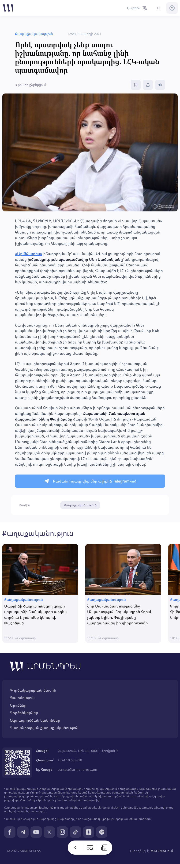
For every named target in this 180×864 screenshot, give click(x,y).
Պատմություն (22, 697)
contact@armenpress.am (77, 769)
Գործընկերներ (24, 712)
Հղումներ (18, 705)
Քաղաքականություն (80, 505)
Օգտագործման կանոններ (35, 720)
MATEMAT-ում (161, 850)
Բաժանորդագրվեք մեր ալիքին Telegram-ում (94, 481)
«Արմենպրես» (28, 253)
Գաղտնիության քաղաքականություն (44, 727)
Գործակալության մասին (33, 690)
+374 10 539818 (70, 760)
